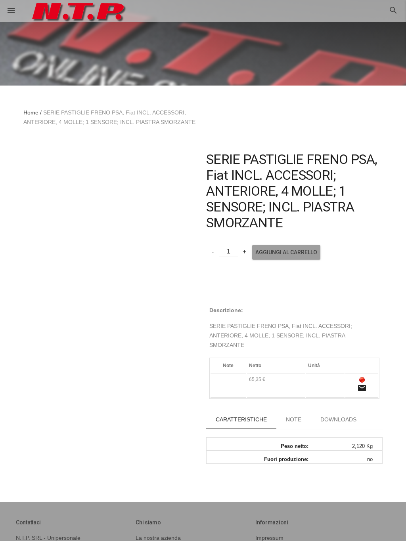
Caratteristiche (241, 419)
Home (30, 112)
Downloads (338, 419)
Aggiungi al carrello (286, 252)
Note (293, 419)
